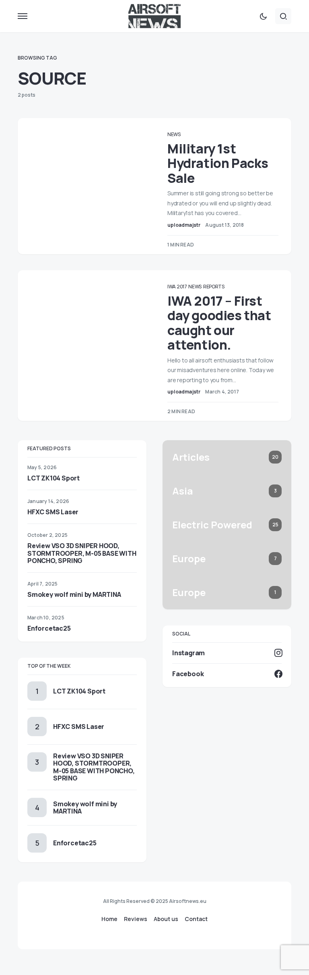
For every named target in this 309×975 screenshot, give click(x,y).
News (174, 134)
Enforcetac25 (49, 628)
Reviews (135, 919)
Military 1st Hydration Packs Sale (217, 163)
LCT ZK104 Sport (53, 478)
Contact (196, 919)
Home (109, 919)
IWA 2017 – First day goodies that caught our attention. (219, 323)
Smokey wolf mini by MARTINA (74, 594)
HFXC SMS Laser (52, 511)
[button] (22, 16)
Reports (214, 286)
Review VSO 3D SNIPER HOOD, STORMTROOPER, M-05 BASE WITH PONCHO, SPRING (81, 553)
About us (166, 919)
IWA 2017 (177, 286)
